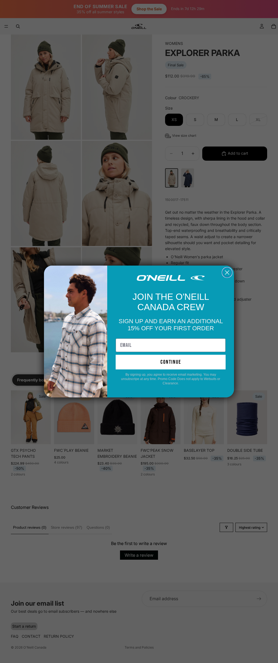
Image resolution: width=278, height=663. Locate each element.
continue (170, 362)
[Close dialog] (227, 272)
